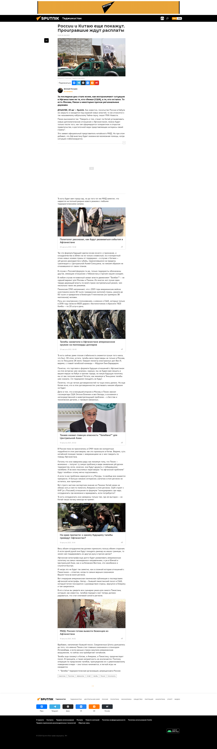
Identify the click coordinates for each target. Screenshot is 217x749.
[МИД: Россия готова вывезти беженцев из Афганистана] (91, 613)
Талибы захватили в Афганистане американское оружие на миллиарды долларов (87, 343)
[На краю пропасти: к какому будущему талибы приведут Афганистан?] (91, 517)
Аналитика (62, 676)
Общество (138, 699)
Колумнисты (112, 676)
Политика (71, 676)
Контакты (50, 720)
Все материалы (68, 91)
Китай (89, 676)
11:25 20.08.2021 (64, 35)
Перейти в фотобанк (78, 78)
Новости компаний (92, 720)
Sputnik (61, 78)
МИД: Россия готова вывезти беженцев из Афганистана (84, 632)
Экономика (126, 699)
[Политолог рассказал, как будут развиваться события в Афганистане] (91, 221)
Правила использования (65, 720)
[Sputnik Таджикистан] (48, 21)
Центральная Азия (92, 699)
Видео (177, 699)
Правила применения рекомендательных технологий (56, 723)
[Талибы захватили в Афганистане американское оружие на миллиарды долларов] (91, 324)
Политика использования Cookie (140, 720)
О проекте (40, 720)
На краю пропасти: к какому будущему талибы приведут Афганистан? (86, 536)
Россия (103, 676)
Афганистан (80, 676)
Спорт (169, 699)
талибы (95, 676)
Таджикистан (76, 699)
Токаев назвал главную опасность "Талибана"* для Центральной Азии (88, 436)
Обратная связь (84, 723)
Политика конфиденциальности (113, 720)
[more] (122, 246)
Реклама (80, 720)
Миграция (149, 699)
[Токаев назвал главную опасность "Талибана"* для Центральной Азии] (91, 417)
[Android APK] (173, 731)
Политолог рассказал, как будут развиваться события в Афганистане (91, 241)
